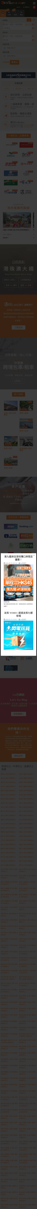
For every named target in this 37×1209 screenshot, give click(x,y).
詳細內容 (6, 602)
